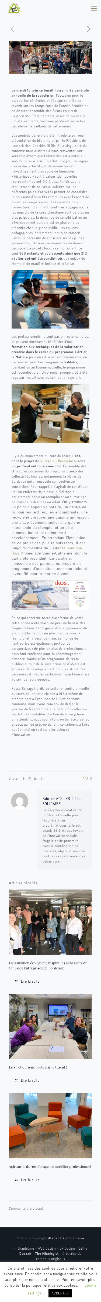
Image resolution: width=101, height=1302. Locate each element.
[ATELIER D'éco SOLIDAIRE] (14, 8)
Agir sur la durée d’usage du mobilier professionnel (50, 1166)
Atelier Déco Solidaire (66, 1238)
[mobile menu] (93, 8)
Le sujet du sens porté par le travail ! (38, 1067)
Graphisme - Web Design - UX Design (47, 1248)
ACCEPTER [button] (60, 1293)
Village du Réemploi (56, 461)
